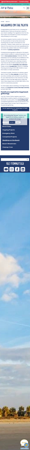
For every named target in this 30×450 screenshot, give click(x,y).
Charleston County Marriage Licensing (18, 87)
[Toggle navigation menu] (27, 8)
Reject (18, 122)
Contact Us (25, 4)
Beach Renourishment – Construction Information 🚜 (15, 3)
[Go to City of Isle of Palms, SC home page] (7, 6)
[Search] (24, 8)
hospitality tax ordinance (20, 64)
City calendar (15, 74)
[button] (2, 2)
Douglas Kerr (13, 66)
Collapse (28, 5)
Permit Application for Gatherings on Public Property (15, 109)
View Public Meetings (16, 4)
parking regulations (13, 49)
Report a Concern (5, 4)
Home (2, 21)
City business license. (11, 56)
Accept (12, 122)
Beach (7, 21)
